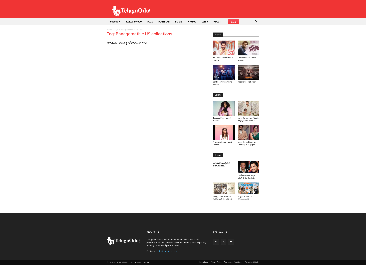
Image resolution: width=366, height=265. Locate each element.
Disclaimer (203, 262)
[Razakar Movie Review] (248, 72)
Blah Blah (164, 21)
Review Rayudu (134, 21)
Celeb (205, 21)
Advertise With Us (252, 262)
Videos (217, 21)
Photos (192, 21)
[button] (255, 22)
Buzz (150, 21)
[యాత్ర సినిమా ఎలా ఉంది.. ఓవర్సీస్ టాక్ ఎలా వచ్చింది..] (224, 188)
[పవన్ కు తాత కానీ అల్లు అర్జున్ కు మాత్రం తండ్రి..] (248, 167)
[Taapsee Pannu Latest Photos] (224, 108)
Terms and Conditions (233, 262)
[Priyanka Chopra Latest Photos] (224, 132)
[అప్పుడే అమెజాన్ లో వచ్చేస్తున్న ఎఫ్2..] (248, 188)
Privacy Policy (216, 262)
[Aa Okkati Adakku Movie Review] (224, 48)
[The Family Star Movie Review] (248, 48)
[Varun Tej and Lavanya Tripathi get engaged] (248, 132)
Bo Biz (178, 21)
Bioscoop (115, 21)
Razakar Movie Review (247, 82)
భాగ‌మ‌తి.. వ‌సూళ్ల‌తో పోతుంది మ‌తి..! (128, 43)
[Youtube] (231, 242)
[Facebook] (216, 242)
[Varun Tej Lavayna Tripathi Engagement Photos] (248, 108)
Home (109, 29)
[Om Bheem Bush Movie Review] (224, 72)
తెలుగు (233, 21)
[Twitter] (223, 242)
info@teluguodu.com (167, 251)
